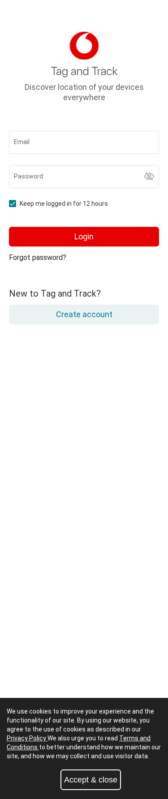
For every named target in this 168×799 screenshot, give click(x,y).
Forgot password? (37, 257)
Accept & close (90, 779)
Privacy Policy (27, 738)
